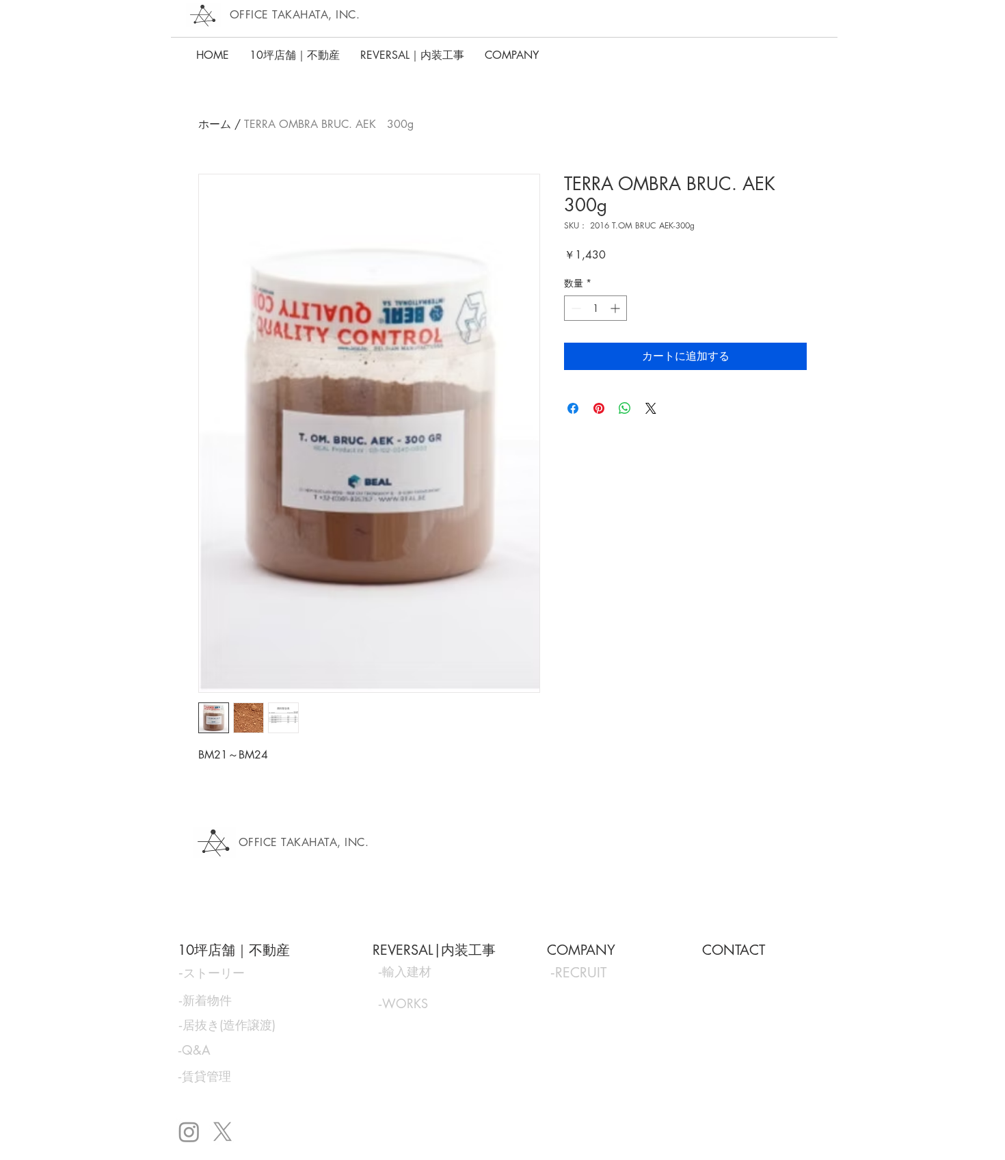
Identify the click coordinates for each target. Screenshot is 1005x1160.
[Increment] (616, 308)
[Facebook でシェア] (573, 408)
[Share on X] (651, 408)
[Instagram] (189, 1131)
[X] (222, 1131)
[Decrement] (574, 308)
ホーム (214, 124)
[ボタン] (238, 972)
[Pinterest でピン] (599, 408)
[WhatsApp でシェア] (625, 408)
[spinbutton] (595, 308)
